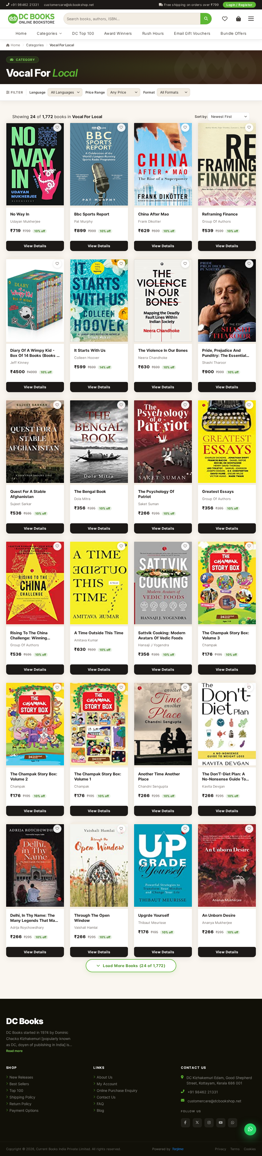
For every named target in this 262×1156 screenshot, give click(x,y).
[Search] (206, 18)
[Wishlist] (225, 19)
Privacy (220, 1149)
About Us (104, 1077)
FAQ (100, 1104)
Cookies (250, 1149)
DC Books (24, 1021)
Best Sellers (19, 1084)
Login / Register (239, 5)
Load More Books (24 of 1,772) (134, 965)
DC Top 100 (83, 33)
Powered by (167, 1149)
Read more (14, 1051)
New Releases (21, 1077)
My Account (107, 1084)
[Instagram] (209, 1122)
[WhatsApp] (232, 1122)
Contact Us (106, 1097)
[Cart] (238, 19)
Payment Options (23, 1110)
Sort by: (201, 117)
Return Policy (20, 1104)
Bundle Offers (233, 33)
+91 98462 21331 (25, 5)
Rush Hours (153, 33)
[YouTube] (220, 1122)
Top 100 (16, 1090)
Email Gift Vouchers (192, 33)
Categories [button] (35, 45)
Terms (235, 1149)
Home (21, 33)
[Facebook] (185, 1122)
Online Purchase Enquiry (117, 1090)
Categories (47, 33)
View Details (35, 246)
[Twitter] (197, 1122)
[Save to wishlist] (57, 127)
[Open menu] (251, 19)
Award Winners (118, 33)
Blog (100, 1110)
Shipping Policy (22, 1097)
